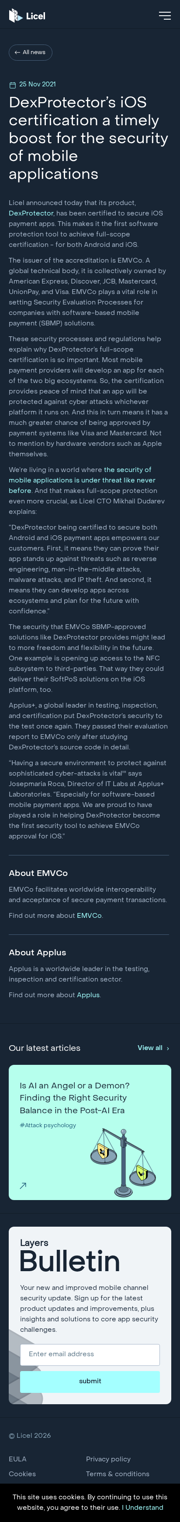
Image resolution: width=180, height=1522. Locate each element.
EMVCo (89, 916)
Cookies (22, 1474)
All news (34, 52)
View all (150, 1048)
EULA (18, 1460)
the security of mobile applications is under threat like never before (82, 480)
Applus (88, 995)
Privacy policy (108, 1460)
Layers (70, 1258)
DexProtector (31, 214)
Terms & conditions (117, 1474)
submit (90, 1381)
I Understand (142, 1508)
